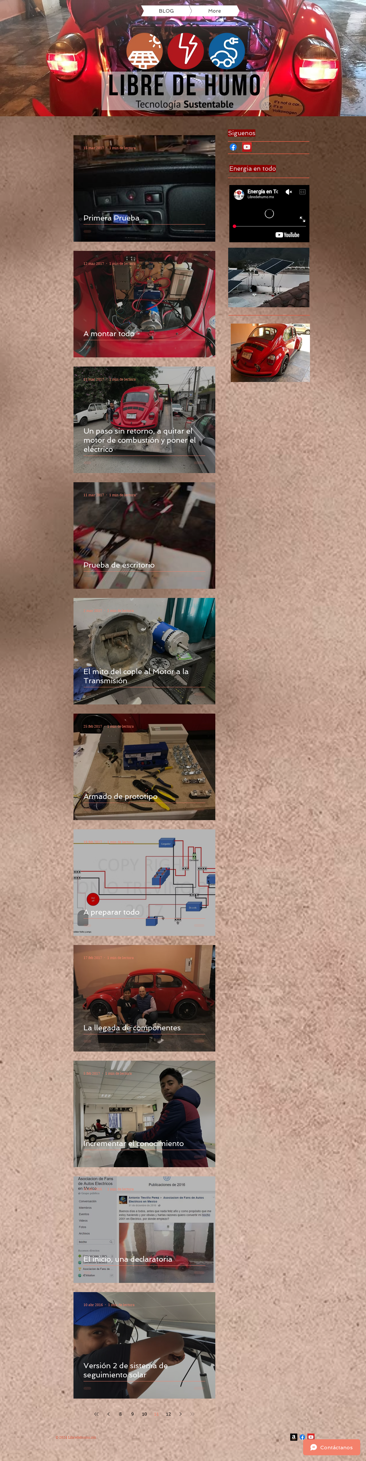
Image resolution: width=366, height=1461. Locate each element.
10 (144, 1414)
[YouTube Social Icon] (247, 147)
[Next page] (180, 1414)
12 (168, 1414)
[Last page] (192, 1414)
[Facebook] (233, 147)
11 (156, 1414)
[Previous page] (108, 1414)
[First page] (96, 1414)
